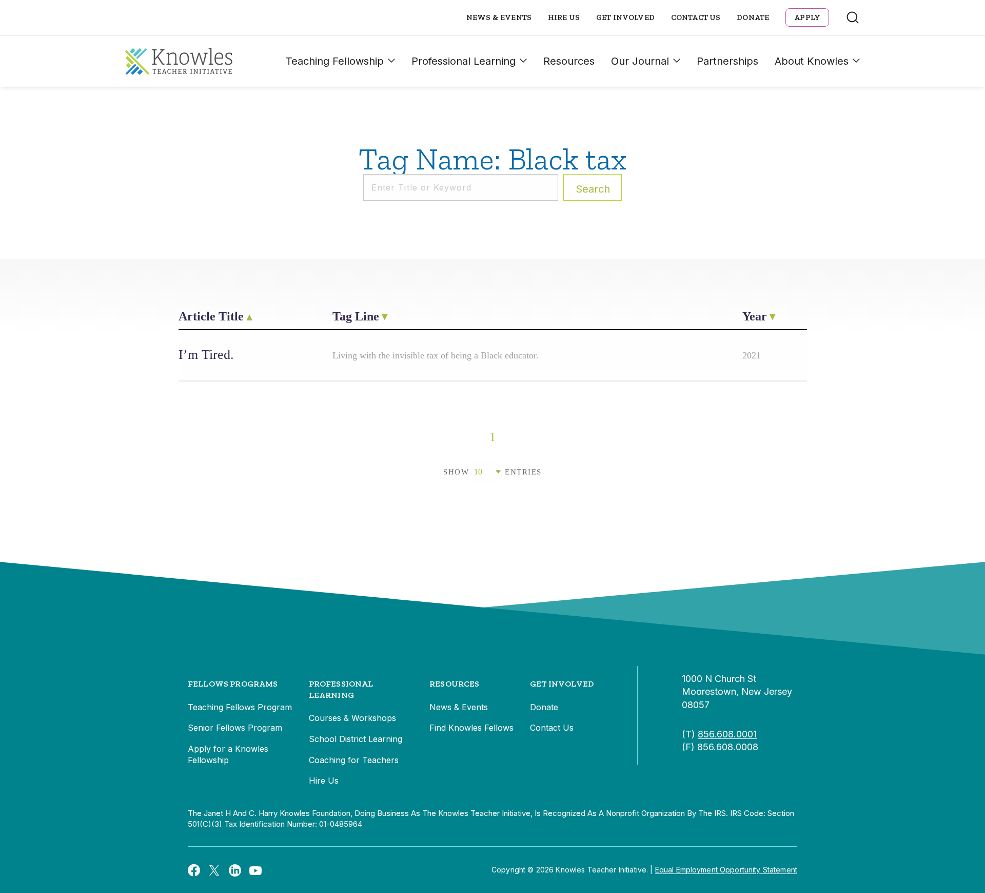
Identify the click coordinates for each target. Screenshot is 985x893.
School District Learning (355, 739)
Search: (593, 189)
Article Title (211, 316)
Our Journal (640, 61)
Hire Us (564, 17)
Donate (753, 17)
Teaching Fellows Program (240, 707)
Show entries (492, 472)
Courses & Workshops (352, 718)
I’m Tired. (206, 354)
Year (754, 316)
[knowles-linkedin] (235, 870)
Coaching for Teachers (354, 760)
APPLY (807, 17)
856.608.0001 (727, 734)
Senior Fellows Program (235, 728)
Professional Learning (463, 61)
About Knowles (812, 61)
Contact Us (696, 17)
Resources (569, 61)
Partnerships (727, 61)
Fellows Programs (233, 684)
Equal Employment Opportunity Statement (726, 869)
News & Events (498, 17)
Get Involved (625, 17)
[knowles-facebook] (194, 870)
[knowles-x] (214, 870)
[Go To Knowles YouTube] (255, 870)
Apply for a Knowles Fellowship (228, 754)
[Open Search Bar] (852, 17)
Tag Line (355, 316)
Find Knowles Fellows (471, 728)
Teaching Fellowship (335, 61)
